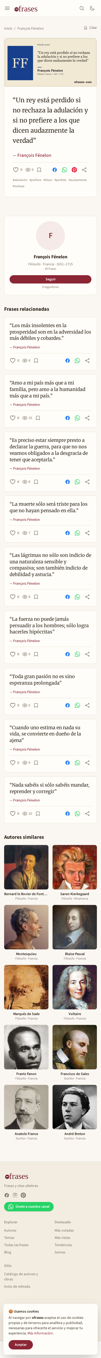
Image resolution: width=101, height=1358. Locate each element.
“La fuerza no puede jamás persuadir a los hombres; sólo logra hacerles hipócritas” (49, 625)
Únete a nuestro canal (32, 1206)
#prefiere (35, 180)
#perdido (60, 180)
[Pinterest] (23, 1195)
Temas (9, 1237)
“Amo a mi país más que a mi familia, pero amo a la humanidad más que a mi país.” (47, 389)
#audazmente (78, 180)
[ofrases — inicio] (27, 8)
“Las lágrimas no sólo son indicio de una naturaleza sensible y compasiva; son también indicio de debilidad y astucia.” (50, 564)
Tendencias (63, 1245)
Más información (40, 1333)
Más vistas (62, 1237)
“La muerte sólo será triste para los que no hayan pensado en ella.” (49, 507)
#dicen (48, 180)
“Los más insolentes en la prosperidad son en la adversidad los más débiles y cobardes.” (50, 331)
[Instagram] (15, 1195)
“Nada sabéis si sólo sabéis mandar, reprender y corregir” (50, 788)
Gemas (60, 1252)
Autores (10, 1230)
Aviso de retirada (17, 1286)
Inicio (8, 28)
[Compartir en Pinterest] (74, 170)
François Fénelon (30, 28)
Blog (7, 1252)
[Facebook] (6, 1195)
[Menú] (7, 8)
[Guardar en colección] (39, 169)
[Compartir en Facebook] (55, 170)
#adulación (20, 180)
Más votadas (64, 1230)
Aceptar (21, 1344)
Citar (93, 27)
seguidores (50, 287)
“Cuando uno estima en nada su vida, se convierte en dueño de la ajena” (45, 734)
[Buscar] (81, 8)
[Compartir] (84, 170)
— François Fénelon (32, 155)
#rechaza (18, 186)
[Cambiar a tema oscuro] (92, 8)
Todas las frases (16, 1245)
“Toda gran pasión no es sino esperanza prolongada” (42, 679)
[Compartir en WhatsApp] (64, 170)
